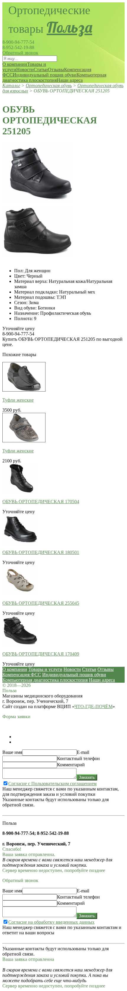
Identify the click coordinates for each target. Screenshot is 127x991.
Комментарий (71, 764)
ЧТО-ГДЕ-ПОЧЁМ (93, 706)
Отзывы (56, 69)
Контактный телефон (78, 758)
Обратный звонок (20, 52)
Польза (69, 27)
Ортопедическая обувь (49, 85)
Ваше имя (12, 752)
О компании (14, 64)
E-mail (83, 752)
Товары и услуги (45, 669)
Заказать (87, 777)
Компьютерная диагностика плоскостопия (54, 77)
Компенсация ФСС (21, 674)
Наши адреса (70, 80)
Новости (25, 69)
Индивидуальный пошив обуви (44, 74)
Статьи (41, 69)
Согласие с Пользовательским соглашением (52, 783)
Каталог (11, 85)
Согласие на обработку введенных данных (51, 922)
